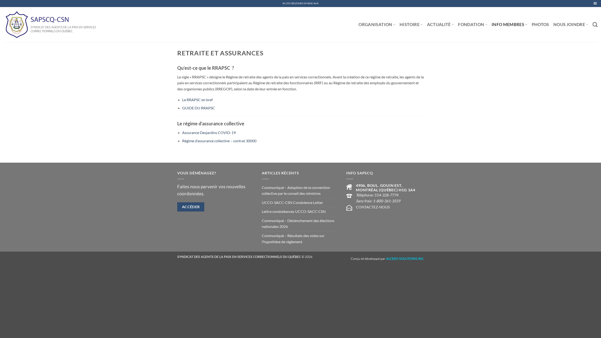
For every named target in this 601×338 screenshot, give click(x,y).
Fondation (471, 24)
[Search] (595, 24)
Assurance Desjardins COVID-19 (209, 132)
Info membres (508, 24)
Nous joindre (569, 24)
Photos (540, 24)
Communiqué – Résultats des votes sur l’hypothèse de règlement (293, 238)
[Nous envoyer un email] (595, 3)
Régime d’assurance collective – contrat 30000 (219, 140)
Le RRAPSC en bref (197, 99)
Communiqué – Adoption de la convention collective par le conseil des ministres (296, 190)
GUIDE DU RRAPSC (198, 108)
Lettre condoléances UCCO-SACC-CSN (294, 211)
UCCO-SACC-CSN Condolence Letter (292, 202)
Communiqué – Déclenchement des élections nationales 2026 (298, 223)
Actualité (439, 24)
